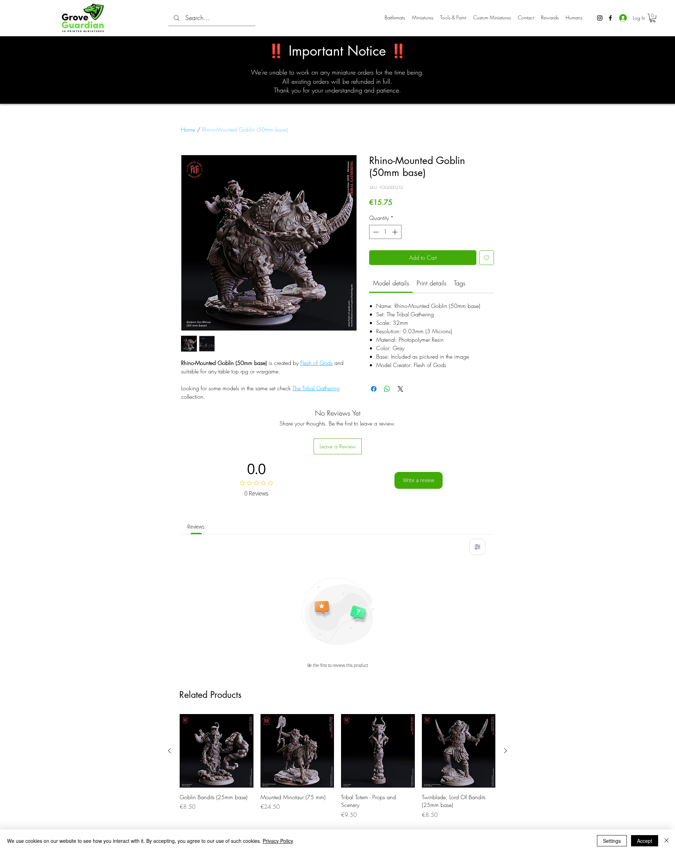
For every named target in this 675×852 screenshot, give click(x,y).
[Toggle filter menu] (477, 547)
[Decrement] (375, 232)
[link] (391, 283)
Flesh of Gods (316, 363)
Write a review (418, 480)
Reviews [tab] (196, 526)
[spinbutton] (385, 232)
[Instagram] (599, 17)
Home (188, 129)
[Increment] (395, 232)
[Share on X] (400, 389)
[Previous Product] (169, 750)
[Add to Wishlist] (486, 257)
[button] (653, 18)
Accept (644, 840)
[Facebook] (610, 17)
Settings (612, 840)
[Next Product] (505, 750)
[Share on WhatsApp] (387, 389)
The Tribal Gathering (316, 388)
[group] (337, 766)
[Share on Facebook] (373, 389)
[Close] (666, 840)
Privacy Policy (278, 840)
